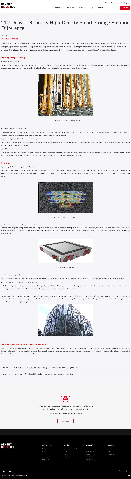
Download (111, 454)
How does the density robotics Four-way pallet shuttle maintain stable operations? (46, 367)
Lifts (65, 451)
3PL (43, 454)
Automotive (46, 457)
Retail (44, 451)
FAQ (104, 3)
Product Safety (90, 459)
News (109, 451)
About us (111, 449)
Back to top (122, 471)
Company (111, 445)
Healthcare (45, 459)
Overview (89, 449)
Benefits (89, 445)
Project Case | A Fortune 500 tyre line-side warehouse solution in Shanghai (43, 374)
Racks (66, 454)
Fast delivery (90, 457)
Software (67, 457)
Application (46, 445)
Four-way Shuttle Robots (72, 449)
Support (113, 3)
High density (90, 451)
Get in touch (65, 421)
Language (124, 3)
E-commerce (46, 449)
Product (67, 445)
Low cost (89, 454)
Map (128, 475)
